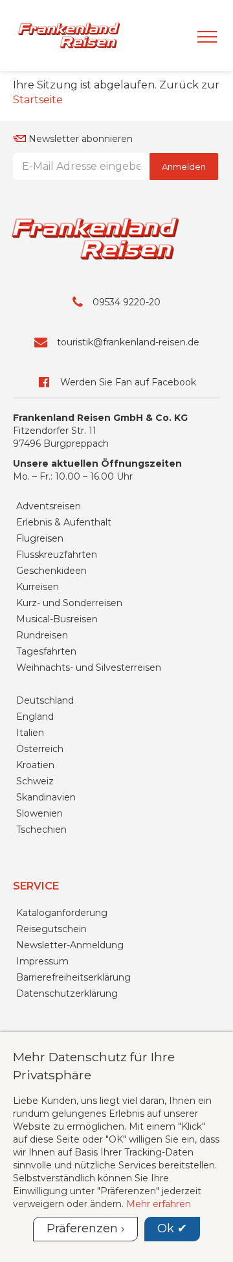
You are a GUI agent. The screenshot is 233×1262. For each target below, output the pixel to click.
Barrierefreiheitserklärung (73, 977)
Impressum (42, 961)
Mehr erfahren (158, 1204)
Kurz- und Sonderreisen (69, 603)
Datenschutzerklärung (67, 993)
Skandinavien (46, 797)
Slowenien (39, 813)
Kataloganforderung (61, 913)
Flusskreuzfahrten (56, 554)
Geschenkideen (51, 570)
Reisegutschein (51, 929)
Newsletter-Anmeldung (70, 945)
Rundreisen (42, 635)
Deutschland (45, 700)
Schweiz (35, 781)
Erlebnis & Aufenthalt (63, 522)
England (35, 716)
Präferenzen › (85, 1228)
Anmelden (184, 166)
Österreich (39, 749)
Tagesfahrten (46, 651)
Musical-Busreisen (57, 619)
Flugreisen (39, 538)
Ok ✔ (172, 1228)
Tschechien (41, 829)
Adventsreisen (48, 506)
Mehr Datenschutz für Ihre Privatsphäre (94, 1065)
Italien (30, 732)
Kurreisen (37, 587)
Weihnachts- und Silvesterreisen (88, 667)
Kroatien (35, 765)
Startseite (38, 100)
